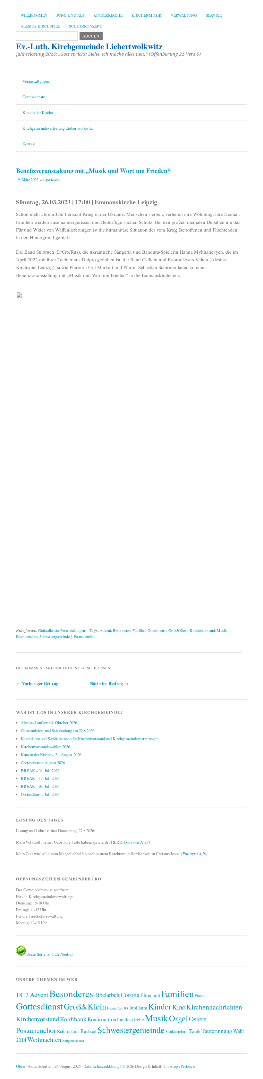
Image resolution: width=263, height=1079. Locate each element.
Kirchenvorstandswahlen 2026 (45, 746)
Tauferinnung (216, 1030)
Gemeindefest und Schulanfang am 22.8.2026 (57, 730)
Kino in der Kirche (37, 112)
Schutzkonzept (85, 26)
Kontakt (29, 144)
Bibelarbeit (107, 995)
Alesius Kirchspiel (40, 26)
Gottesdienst (157, 630)
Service (214, 15)
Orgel (178, 1018)
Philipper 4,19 (194, 853)
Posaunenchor (27, 636)
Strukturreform (176, 1031)
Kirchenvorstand (202, 630)
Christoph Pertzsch (179, 1066)
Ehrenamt (150, 995)
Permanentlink (85, 636)
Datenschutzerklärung (101, 1066)
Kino (178, 1006)
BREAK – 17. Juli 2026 (40, 778)
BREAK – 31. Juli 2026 (40, 770)
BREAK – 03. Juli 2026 (40, 786)
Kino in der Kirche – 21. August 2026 (51, 754)
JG (125, 1007)
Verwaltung (184, 15)
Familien (139, 630)
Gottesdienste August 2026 (43, 762)
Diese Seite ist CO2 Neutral (49, 954)
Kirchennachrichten (214, 1006)
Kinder (159, 1006)
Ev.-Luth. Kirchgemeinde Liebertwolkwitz (89, 46)
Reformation (68, 1031)
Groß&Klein (178, 630)
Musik (222, 630)
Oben (20, 1066)
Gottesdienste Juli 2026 (40, 794)
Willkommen (34, 15)
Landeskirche (130, 1019)
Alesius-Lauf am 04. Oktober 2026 (49, 722)
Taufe (194, 1030)
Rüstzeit (89, 1030)
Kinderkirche (108, 15)
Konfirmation (102, 1019)
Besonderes (122, 630)
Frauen (200, 995)
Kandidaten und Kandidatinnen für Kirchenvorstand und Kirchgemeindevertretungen (89, 738)
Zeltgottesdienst (73, 1040)
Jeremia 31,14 (136, 842)
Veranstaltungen (35, 81)
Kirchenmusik (147, 15)
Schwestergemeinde (54, 636)
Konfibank (73, 1019)
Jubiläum (138, 1007)
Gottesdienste (33, 97)
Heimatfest (115, 1008)
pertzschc (53, 179)
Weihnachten (44, 1039)
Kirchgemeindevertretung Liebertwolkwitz (57, 128)
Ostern (198, 1018)
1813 (22, 995)
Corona (130, 994)
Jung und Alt (70, 15)
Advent (105, 630)
